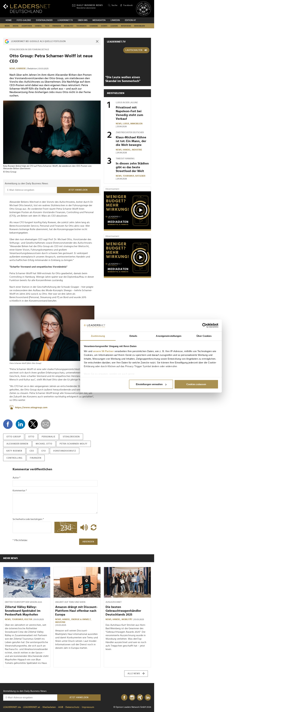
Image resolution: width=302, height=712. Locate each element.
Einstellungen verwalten (149, 384)
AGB (60, 707)
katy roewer (14, 451)
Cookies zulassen (196, 384)
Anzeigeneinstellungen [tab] (168, 335)
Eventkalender (44, 20)
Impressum (88, 707)
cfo (43, 451)
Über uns (82, 20)
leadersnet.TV (65, 20)
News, (12, 69)
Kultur (28, 619)
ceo (32, 451)
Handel (38, 26)
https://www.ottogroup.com (31, 407)
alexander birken (17, 444)
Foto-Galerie (24, 20)
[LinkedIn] (148, 697)
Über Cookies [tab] (204, 335)
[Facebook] (124, 697)
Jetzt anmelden (78, 190)
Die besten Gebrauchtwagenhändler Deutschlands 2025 (123, 610)
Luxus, (126, 124)
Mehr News (10, 558)
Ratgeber (140, 176)
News (7, 26)
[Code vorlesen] (83, 527)
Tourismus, (129, 176)
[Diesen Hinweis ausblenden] (97, 41)
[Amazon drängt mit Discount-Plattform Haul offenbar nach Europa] (77, 582)
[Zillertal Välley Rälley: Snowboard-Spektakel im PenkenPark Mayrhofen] (26, 582)
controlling (14, 458)
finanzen (35, 458)
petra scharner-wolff (73, 444)
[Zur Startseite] (26, 8)
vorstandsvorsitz (64, 451)
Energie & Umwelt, (81, 619)
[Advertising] (127, 211)
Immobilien (139, 26)
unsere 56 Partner (103, 351)
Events (104, 26)
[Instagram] (132, 697)
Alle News (134, 673)
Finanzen (56, 26)
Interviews (126, 26)
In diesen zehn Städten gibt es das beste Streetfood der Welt (132, 167)
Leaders (114, 26)
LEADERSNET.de (12, 707)
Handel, (127, 150)
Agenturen (27, 26)
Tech (47, 26)
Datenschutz (72, 707)
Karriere (94, 26)
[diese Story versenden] (45, 424)
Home (9, 20)
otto (31, 437)
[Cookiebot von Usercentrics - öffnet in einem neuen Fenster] (204, 325)
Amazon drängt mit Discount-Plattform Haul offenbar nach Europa (76, 610)
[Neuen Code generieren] (94, 527)
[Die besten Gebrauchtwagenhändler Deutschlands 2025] (127, 582)
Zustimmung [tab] (98, 335)
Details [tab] (133, 335)
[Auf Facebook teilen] (8, 424)
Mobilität (68, 26)
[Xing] (140, 697)
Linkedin (115, 20)
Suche (114, 5)
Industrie (137, 150)
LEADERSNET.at (31, 707)
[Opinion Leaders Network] (143, 8)
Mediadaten (99, 20)
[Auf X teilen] (33, 424)
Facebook (128, 5)
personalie (48, 437)
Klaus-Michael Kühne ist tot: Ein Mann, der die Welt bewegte (131, 141)
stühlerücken (71, 437)
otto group (13, 437)
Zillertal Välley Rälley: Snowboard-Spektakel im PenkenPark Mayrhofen (22, 610)
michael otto (44, 444)
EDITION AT (130, 20)
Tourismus (81, 26)
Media (15, 26)
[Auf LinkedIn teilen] (20, 424)
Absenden (88, 542)
